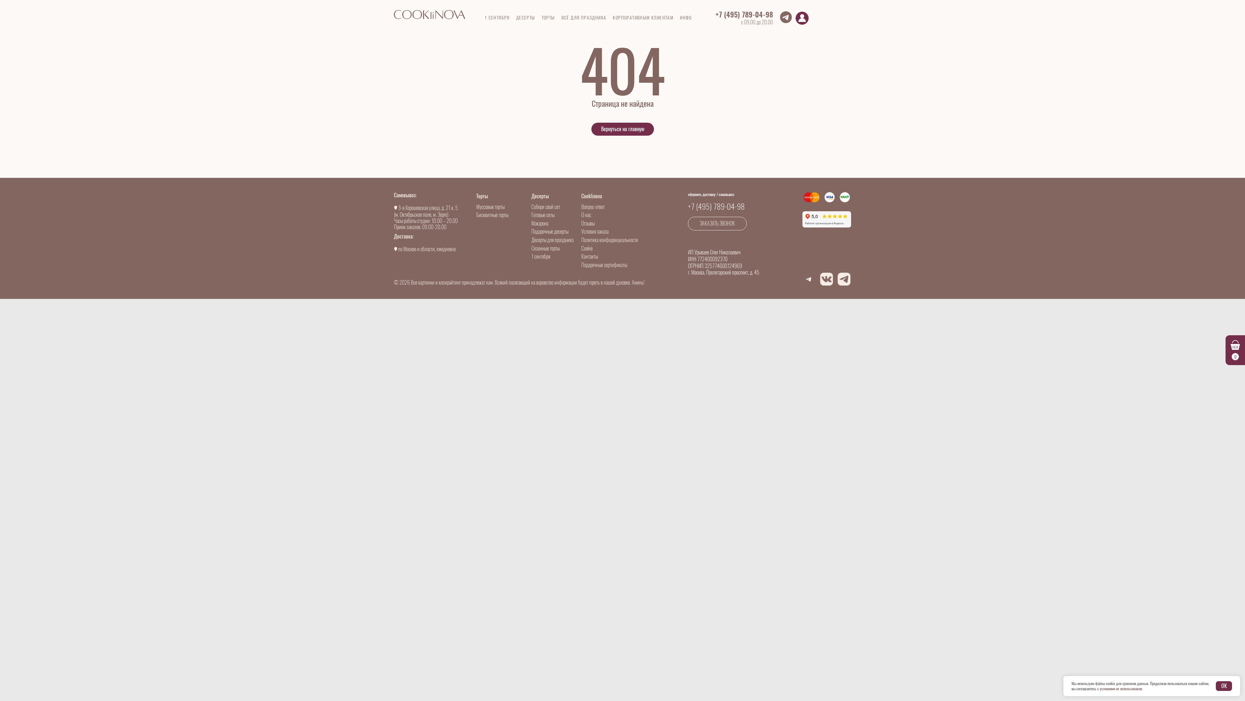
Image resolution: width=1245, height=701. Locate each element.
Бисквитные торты (492, 215)
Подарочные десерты (549, 231)
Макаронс (540, 223)
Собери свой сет (545, 206)
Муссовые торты (490, 206)
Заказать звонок (717, 223)
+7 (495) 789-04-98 (744, 14)
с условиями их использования (1119, 688)
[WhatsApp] (808, 279)
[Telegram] (843, 279)
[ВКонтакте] (826, 279)
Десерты (540, 196)
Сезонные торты (545, 248)
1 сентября (540, 256)
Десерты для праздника (552, 240)
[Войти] (802, 18)
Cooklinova (591, 196)
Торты (482, 196)
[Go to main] (429, 14)
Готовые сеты (542, 215)
